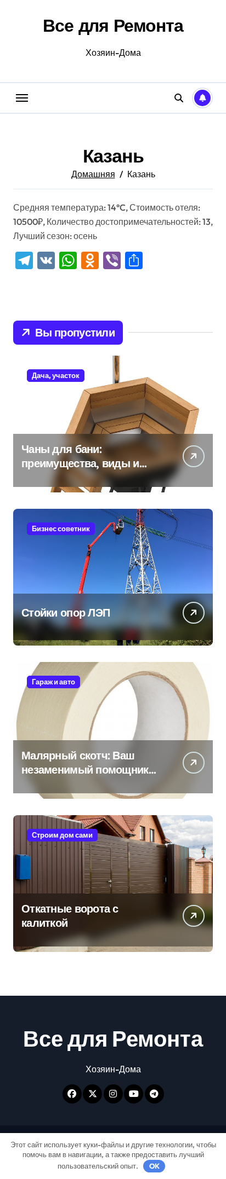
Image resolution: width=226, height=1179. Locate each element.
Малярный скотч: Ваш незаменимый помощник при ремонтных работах (85, 769)
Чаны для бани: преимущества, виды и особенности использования (80, 470)
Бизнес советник (61, 528)
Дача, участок (56, 375)
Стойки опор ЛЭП (65, 612)
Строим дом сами (62, 834)
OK (154, 1165)
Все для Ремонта (113, 25)
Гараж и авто (53, 681)
